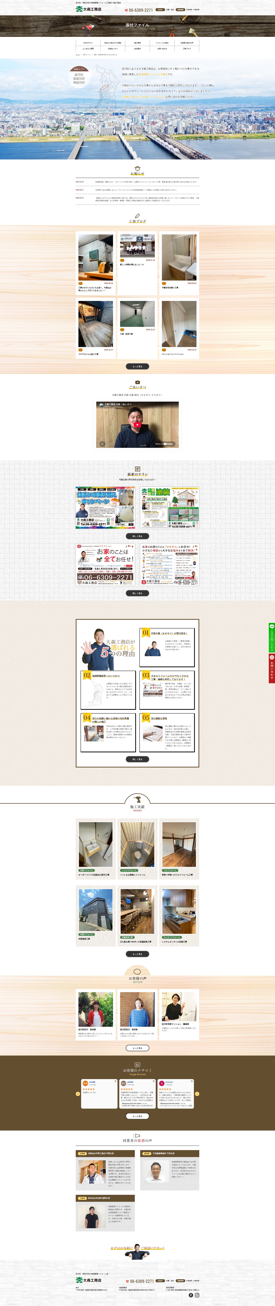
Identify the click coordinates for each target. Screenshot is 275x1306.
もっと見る (137, 366)
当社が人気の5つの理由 (112, 43)
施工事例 (137, 43)
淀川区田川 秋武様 (87, 1029)
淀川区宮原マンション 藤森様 (175, 1024)
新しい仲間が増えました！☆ (132, 265)
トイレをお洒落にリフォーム (132, 875)
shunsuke (169, 1082)
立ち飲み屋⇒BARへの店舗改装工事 (135, 942)
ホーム (78, 54)
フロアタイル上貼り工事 (88, 354)
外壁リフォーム (86, 934)
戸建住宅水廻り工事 (170, 288)
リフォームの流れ (162, 43)
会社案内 (137, 49)
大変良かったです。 (90, 1092)
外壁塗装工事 (84, 939)
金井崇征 (130, 1082)
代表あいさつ (113, 49)
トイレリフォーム (129, 870)
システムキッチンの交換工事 (174, 942)
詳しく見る (137, 536)
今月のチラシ (88, 43)
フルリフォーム (170, 870)
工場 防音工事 (126, 334)
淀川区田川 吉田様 (129, 1029)
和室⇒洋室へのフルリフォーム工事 (177, 875)
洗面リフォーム (86, 870)
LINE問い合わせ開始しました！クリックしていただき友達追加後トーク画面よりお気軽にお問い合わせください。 (136, 190)
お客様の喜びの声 (186, 43)
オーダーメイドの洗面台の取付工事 (93, 875)
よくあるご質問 (88, 49)
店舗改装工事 (127, 937)
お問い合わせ (162, 49)
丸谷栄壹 (92, 1082)
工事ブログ (187, 49)
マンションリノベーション (173, 354)
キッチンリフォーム (172, 937)
